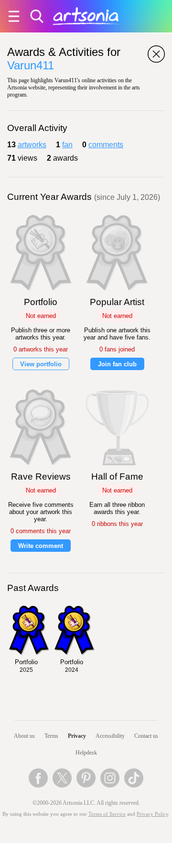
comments (105, 145)
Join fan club (117, 364)
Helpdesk (86, 752)
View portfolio (41, 364)
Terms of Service (107, 814)
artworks (32, 145)
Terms (51, 736)
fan (67, 145)
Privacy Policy (152, 814)
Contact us (146, 736)
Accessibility (110, 736)
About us (24, 736)
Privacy (77, 736)
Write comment (40, 545)
